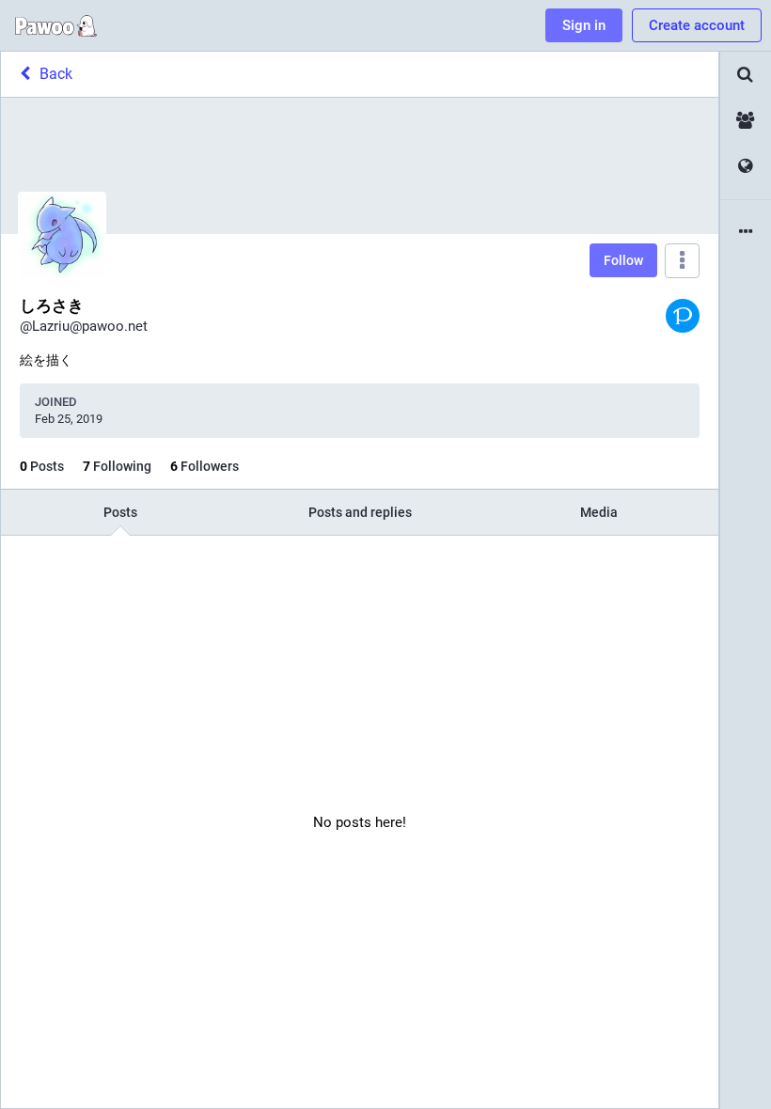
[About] (745, 233)
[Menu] (682, 260)
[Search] (745, 75)
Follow (623, 260)
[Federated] (745, 167)
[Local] (745, 121)
